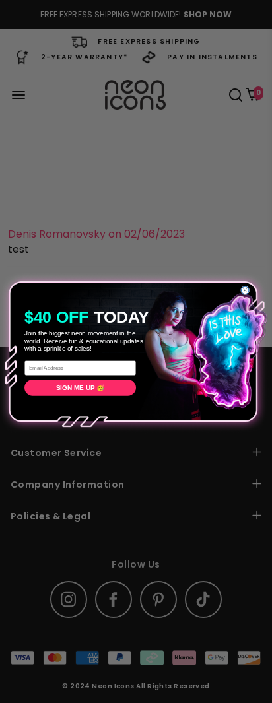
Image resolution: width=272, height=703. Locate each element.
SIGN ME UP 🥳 (80, 387)
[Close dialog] (245, 290)
